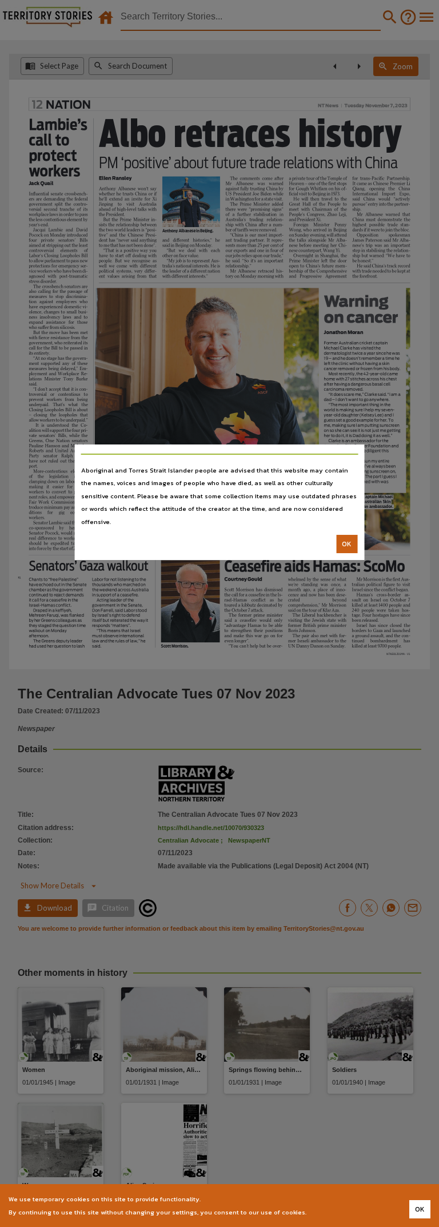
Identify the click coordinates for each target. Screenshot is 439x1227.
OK (347, 544)
